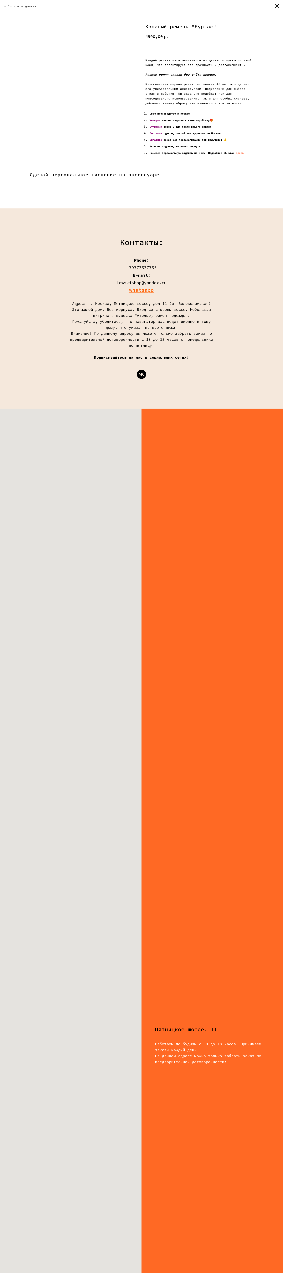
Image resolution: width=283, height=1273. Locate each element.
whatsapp (141, 290)
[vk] (141, 374)
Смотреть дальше (22, 6)
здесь (240, 153)
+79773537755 (141, 267)
